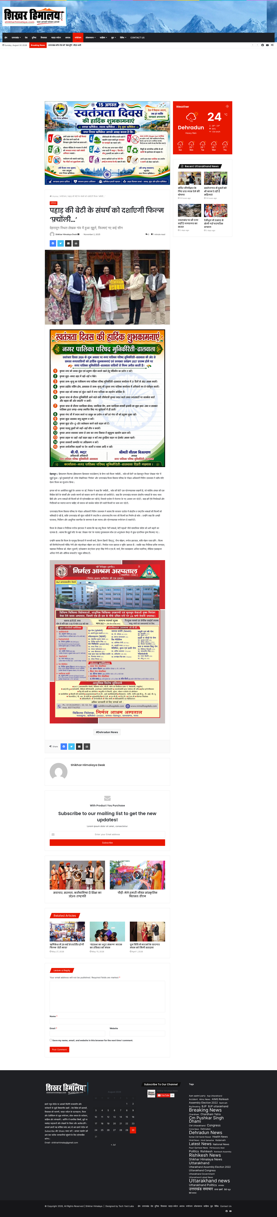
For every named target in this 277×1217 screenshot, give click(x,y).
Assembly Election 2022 (203, 1102)
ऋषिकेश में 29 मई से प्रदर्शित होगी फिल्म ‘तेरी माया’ (67, 946)
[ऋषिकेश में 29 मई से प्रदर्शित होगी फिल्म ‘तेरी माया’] (67, 932)
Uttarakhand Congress (202, 1170)
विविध (122, 37)
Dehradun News (108, 732)
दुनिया (34, 37)
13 (114, 1117)
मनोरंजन (78, 37)
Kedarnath (220, 1140)
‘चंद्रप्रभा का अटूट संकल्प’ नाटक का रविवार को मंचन (106, 946)
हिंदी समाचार (193, 1193)
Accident (193, 1099)
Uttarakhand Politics (203, 1185)
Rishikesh (206, 1151)
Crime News (194, 1129)
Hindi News (194, 1140)
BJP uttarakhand (218, 1106)
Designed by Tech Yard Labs (119, 1206)
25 (102, 1130)
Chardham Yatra (211, 1114)
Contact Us (137, 37)
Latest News (200, 1143)
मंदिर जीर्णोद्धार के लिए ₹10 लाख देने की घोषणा (189, 191)
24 (96, 1130)
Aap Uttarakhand (214, 1096)
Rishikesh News (205, 1155)
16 (133, 1117)
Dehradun (206, 1129)
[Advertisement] (138, 74)
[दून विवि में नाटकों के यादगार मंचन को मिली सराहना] (147, 932)
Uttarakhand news (209, 1180)
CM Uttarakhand (197, 1125)
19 (108, 1123)
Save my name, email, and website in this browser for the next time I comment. (92, 1040)
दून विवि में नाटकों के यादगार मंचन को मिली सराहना (145, 946)
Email (53, 1028)
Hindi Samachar (207, 1140)
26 (108, 1130)
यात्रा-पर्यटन (56, 37)
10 (96, 1117)
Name (53, 1016)
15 (127, 1117)
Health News (220, 1136)
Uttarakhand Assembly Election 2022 (210, 1166)
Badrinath (223, 1103)
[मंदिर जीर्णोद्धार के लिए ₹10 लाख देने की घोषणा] (189, 178)
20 (114, 1123)
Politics (194, 1151)
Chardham (194, 1114)
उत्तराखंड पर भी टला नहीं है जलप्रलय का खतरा (188, 223)
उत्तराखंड (15, 37)
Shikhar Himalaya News (205, 1159)
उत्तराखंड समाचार (201, 1189)
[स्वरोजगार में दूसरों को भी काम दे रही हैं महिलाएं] (215, 178)
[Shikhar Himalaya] (34, 16)
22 (127, 1123)
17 (96, 1123)
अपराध (67, 37)
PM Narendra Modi (217, 1148)
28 (120, 1130)
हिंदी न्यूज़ (227, 1189)
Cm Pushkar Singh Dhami (206, 1119)
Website (114, 1028)
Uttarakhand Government (202, 1174)
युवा (112, 37)
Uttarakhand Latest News (201, 1177)
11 (102, 1117)
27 (114, 1130)
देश (26, 37)
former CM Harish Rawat (200, 1137)
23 (133, 1123)
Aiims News (204, 1099)
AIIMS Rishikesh (220, 1099)
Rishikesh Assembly (222, 1152)
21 (121, 1123)
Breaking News (205, 1110)
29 (127, 1130)
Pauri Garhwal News (198, 1148)
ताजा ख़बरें (218, 1189)
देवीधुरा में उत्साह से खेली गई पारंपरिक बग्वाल (213, 224)
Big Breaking (194, 1106)
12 (108, 1117)
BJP (204, 1106)
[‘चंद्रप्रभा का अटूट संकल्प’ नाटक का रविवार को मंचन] (107, 932)
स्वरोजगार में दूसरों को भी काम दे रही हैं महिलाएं (65, 45)
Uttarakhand (199, 1163)
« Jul (113, 1144)
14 (121, 1117)
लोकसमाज (90, 37)
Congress (214, 1125)
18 (102, 1123)
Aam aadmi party (197, 1096)
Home (55, 196)
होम (6, 37)
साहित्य (102, 37)
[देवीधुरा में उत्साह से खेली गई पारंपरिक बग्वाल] (215, 210)
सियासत (44, 37)
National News (221, 1144)
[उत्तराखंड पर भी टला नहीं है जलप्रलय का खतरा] (189, 210)
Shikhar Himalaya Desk (66, 234)
